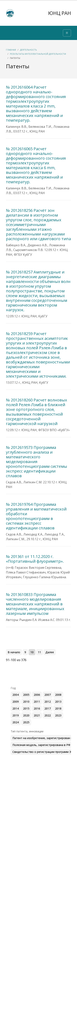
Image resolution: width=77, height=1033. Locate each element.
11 (39, 652)
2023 (58, 715)
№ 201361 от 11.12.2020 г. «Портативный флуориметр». (35, 559)
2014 (15, 708)
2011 (37, 701)
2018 (58, 708)
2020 (26, 715)
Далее (49, 652)
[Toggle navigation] (67, 33)
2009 (15, 701)
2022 (47, 715)
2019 (15, 715)
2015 (26, 708)
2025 (26, 722)
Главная (11, 49)
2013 (58, 701)
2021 (37, 715)
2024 (15, 722)
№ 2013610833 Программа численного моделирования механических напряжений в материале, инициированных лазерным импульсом (35, 604)
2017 (47, 708)
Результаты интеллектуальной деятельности (38, 53)
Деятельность (28, 49)
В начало (14, 652)
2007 (47, 695)
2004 (15, 695)
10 (32, 652)
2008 (58, 695)
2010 (26, 701)
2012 (47, 701)
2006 (37, 695)
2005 (26, 695)
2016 (37, 708)
